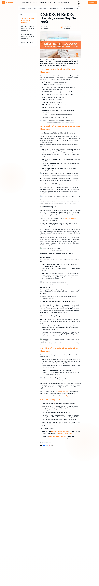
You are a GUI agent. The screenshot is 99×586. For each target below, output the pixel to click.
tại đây (66, 396)
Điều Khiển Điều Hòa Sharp (59, 431)
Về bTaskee (25, 2)
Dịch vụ (35, 2)
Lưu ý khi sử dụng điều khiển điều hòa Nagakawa (27, 36)
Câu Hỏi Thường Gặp (27, 42)
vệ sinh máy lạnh (63, 391)
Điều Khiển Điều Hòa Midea (57, 436)
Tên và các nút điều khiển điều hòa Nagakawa (27, 20)
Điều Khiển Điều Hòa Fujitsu (63, 433)
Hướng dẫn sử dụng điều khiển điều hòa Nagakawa (27, 28)
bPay (49, 2)
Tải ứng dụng (92, 2)
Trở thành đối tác (62, 2)
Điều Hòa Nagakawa (71, 218)
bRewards (43, 2)
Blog (54, 2)
